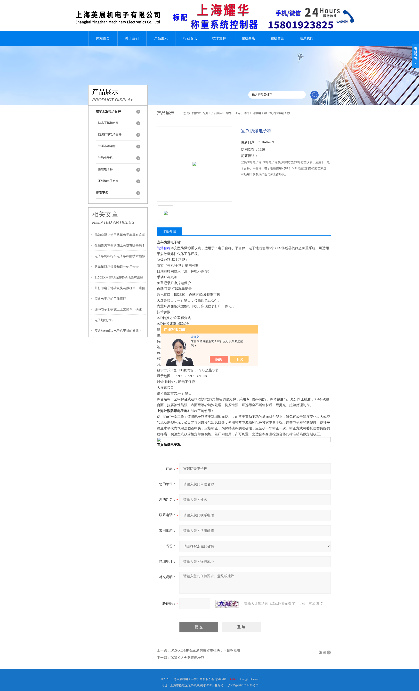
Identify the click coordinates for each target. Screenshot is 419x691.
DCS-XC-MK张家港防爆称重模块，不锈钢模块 (205, 650)
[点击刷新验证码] (227, 604)
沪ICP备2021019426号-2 (242, 685)
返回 (322, 652)
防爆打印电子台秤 (109, 134)
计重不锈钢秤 (107, 146)
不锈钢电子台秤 (108, 181)
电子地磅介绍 (104, 320)
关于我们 (132, 38)
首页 (205, 113)
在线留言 (277, 38)
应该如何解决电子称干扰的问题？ (118, 331)
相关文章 (105, 214)
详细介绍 (169, 231)
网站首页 (103, 38)
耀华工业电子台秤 (237, 113)
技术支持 (219, 38)
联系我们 (306, 38)
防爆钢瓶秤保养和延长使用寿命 (117, 267)
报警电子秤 (105, 169)
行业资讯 (190, 38)
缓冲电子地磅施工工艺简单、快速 (118, 309)
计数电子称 (105, 157)
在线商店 (248, 38)
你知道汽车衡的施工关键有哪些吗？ (120, 245)
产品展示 (161, 38)
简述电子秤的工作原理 (110, 299)
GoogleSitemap (249, 679)
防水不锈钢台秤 (108, 122)
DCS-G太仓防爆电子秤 (187, 658)
